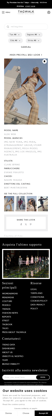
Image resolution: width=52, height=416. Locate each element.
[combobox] (15, 35)
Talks (5, 328)
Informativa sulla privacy (35, 385)
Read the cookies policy (14, 404)
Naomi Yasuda (13, 180)
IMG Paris (29, 142)
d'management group (18, 145)
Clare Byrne (12, 165)
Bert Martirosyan (15, 188)
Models (6, 305)
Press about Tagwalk (14, 332)
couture (7, 301)
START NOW (30, 6)
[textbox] (15, 35)
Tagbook (7, 325)
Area (13, 55)
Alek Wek (10, 134)
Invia (42, 377)
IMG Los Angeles (25, 152)
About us (7, 352)
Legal (34, 289)
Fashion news (10, 313)
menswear (8, 298)
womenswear (10, 294)
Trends (6, 309)
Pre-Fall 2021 (25, 55)
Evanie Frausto (14, 172)
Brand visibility (11, 364)
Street (5, 321)
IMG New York (13, 142)
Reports (6, 317)
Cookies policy (39, 301)
